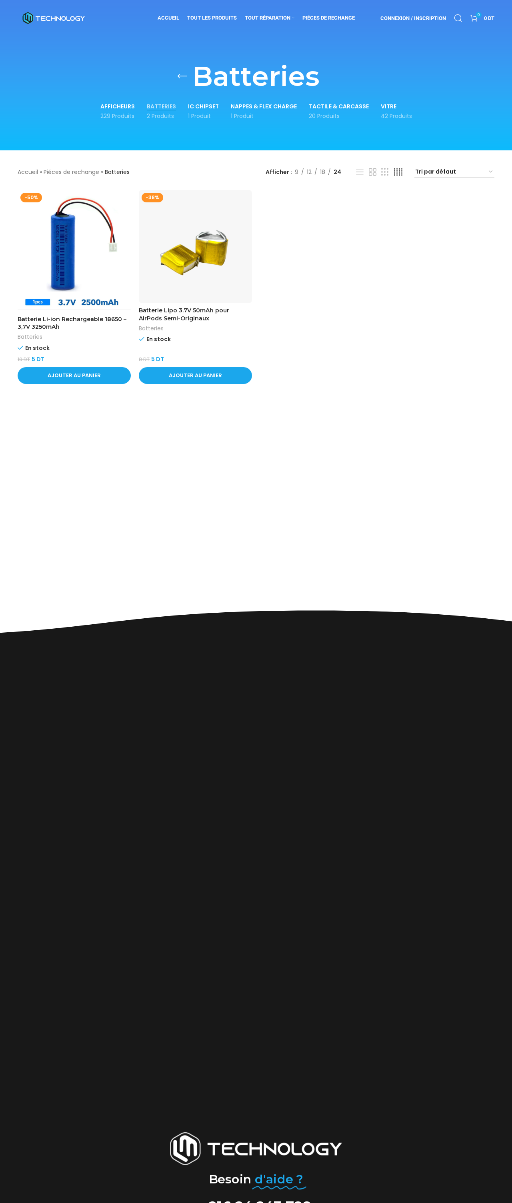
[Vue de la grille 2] (372, 172)
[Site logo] (54, 18)
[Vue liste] (360, 172)
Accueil (28, 172)
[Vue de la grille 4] (398, 172)
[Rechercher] (458, 18)
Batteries (30, 337)
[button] (74, 375)
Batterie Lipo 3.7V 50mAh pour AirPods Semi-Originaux (184, 314)
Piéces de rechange (71, 172)
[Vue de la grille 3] (385, 172)
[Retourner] (182, 76)
